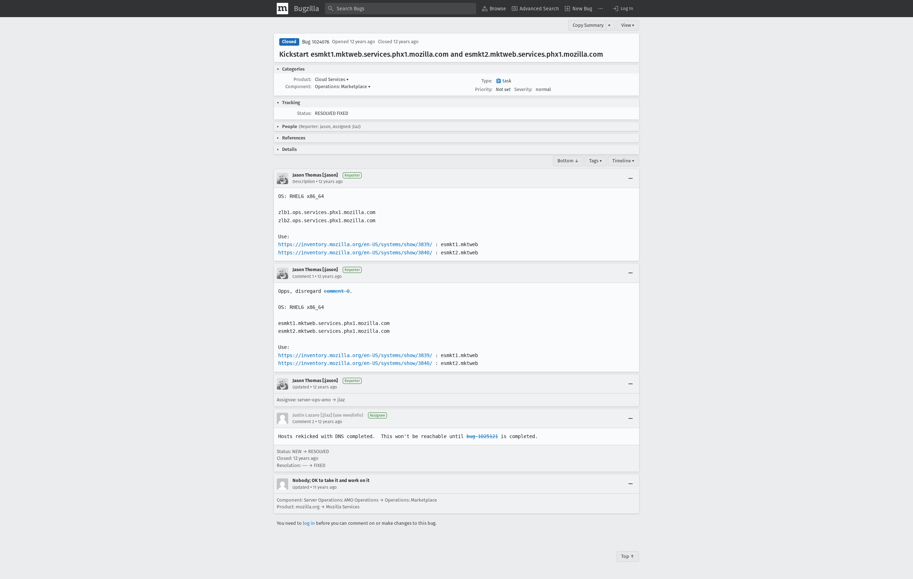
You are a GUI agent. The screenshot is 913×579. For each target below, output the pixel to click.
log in (309, 523)
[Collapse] (630, 178)
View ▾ (627, 25)
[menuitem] (494, 8)
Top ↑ (627, 556)
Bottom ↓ (568, 160)
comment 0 (337, 291)
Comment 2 (303, 421)
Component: (298, 86)
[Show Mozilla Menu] (282, 8)
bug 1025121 (482, 436)
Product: (302, 79)
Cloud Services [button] (332, 79)
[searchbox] (400, 8)
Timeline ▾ (623, 160)
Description (303, 181)
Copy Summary (588, 25)
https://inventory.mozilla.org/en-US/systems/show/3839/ (355, 244)
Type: (486, 80)
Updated (300, 387)
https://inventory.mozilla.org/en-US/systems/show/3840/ (355, 252)
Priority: (483, 89)
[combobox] (400, 8)
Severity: (523, 89)
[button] (622, 8)
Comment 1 (303, 276)
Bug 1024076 (315, 42)
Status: (304, 113)
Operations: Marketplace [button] (343, 86)
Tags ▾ (595, 160)
